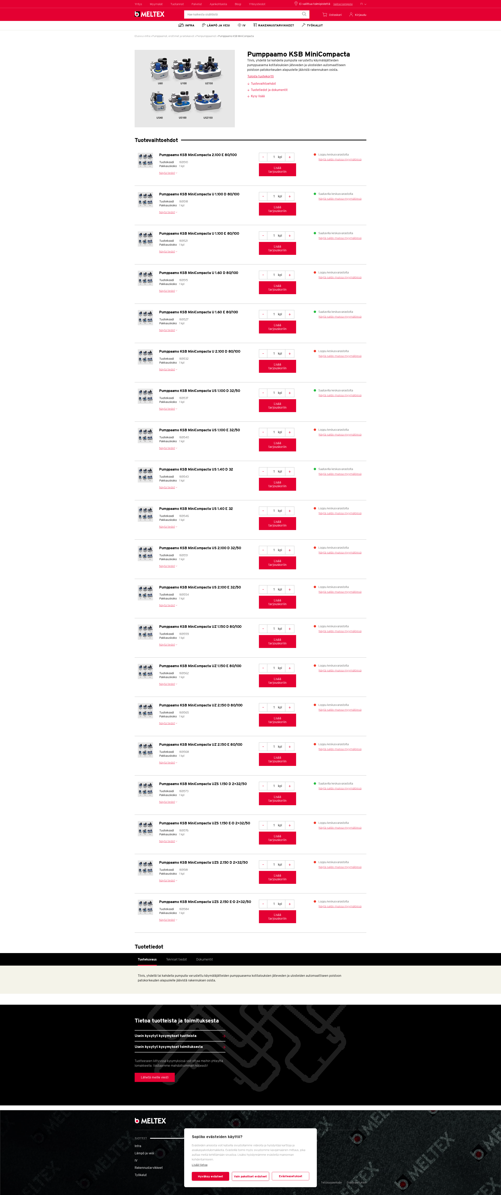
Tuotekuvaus (147, 959)
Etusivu (139, 36)
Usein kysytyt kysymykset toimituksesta (169, 1047)
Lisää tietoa (199, 1165)
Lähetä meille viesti (155, 1077)
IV (136, 1160)
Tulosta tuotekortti (260, 76)
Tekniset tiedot (176, 959)
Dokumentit (204, 959)
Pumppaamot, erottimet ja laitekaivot (173, 36)
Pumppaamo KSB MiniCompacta (236, 36)
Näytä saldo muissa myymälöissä (340, 159)
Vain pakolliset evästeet (250, 1176)
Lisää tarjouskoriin (278, 169)
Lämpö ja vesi (144, 1153)
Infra (147, 36)
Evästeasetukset (290, 1176)
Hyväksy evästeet (210, 1176)
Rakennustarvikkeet (149, 1168)
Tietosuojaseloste (331, 1182)
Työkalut (141, 1175)
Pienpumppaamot (206, 36)
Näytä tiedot (167, 173)
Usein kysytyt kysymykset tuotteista (165, 1036)
